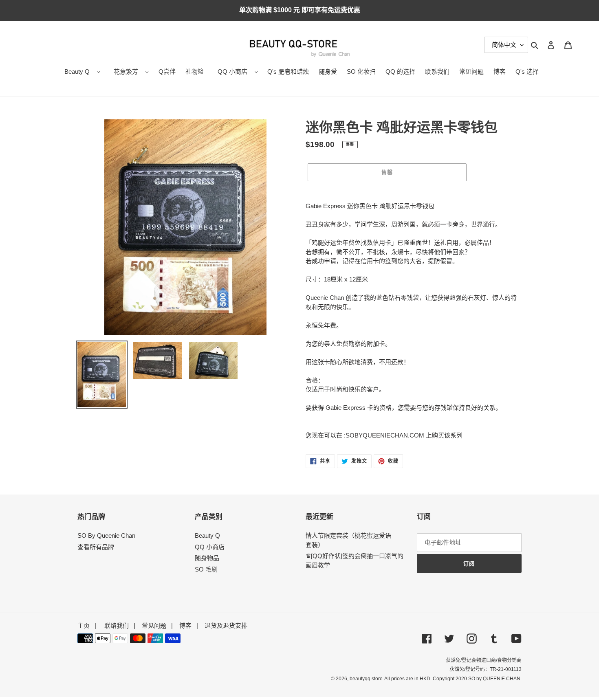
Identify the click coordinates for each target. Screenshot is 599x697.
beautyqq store (366, 679)
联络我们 (116, 625)
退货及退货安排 (226, 625)
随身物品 (207, 557)
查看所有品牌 (95, 546)
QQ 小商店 (232, 71)
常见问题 (154, 625)
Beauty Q (77, 71)
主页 (83, 625)
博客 (185, 625)
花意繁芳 (126, 71)
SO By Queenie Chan (106, 535)
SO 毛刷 (206, 569)
